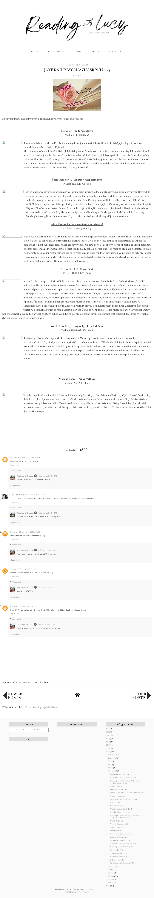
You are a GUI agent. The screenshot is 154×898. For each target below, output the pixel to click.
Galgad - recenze (117, 796)
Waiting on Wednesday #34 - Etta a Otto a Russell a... (125, 782)
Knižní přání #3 (116, 786)
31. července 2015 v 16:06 (35, 495)
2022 (108, 729)
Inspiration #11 (116, 830)
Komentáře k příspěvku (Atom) (41, 707)
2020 (108, 735)
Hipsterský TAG (116, 850)
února (110, 879)
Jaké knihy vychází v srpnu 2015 (123, 774)
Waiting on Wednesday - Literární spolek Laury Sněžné (124, 816)
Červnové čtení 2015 (118, 856)
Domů (34, 52)
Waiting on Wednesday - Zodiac (124, 799)
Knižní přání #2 (116, 802)
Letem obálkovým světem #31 (123, 777)
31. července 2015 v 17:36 (29, 532)
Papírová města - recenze (121, 834)
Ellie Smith (14, 457)
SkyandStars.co (83, 892)
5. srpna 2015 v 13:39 (46, 624)
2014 (108, 886)
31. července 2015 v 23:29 (27, 569)
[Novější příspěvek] (12, 699)
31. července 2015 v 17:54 (48, 476)
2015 (108, 751)
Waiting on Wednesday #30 (122, 863)
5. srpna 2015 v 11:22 (27, 606)
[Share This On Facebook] (71, 435)
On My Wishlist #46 (118, 837)
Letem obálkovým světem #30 (123, 843)
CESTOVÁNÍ (116, 52)
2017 (108, 745)
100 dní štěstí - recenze (120, 812)
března (111, 876)
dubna (111, 873)
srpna (110, 768)
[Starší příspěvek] (142, 699)
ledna (110, 882)
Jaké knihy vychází (77, 65)
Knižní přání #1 (116, 827)
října (110, 761)
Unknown (13, 532)
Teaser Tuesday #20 (119, 824)
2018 (108, 742)
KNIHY (95, 52)
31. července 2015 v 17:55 (48, 550)
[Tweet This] (77, 435)
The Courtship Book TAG (121, 809)
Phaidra (12, 569)
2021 (108, 732)
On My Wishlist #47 (118, 789)
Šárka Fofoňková (16, 495)
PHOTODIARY (56, 52)
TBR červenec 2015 (118, 853)
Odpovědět (14, 465)
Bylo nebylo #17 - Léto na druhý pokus (126, 793)
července (112, 771)
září (110, 764)
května (111, 869)
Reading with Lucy (25, 476)
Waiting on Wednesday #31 (122, 847)
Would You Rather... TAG (120, 840)
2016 (108, 748)
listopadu (112, 758)
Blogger (95, 889)
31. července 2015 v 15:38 (30, 457)
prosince (112, 755)
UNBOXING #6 (116, 821)
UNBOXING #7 (116, 805)
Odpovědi (16, 470)
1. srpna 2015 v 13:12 (46, 587)
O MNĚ (78, 52)
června (111, 866)
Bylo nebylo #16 (117, 860)
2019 (108, 738)
